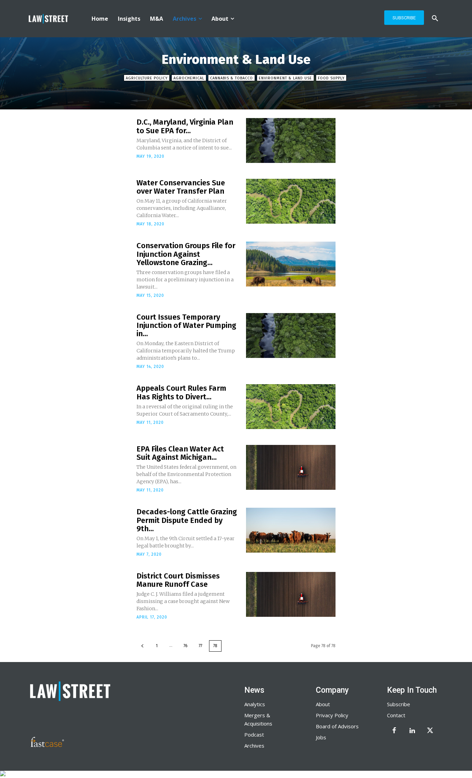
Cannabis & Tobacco (231, 78)
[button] (435, 18)
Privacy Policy (332, 715)
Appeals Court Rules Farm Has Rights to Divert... (181, 392)
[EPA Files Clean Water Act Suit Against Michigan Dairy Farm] (291, 467)
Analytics (254, 704)
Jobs (321, 737)
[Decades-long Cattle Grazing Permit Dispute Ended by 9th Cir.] (291, 530)
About (323, 704)
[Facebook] (394, 731)
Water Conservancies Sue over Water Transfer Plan (180, 187)
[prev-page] (142, 646)
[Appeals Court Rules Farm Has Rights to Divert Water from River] (291, 406)
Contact (396, 715)
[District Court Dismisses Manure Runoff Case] (291, 594)
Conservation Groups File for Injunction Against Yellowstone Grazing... (185, 254)
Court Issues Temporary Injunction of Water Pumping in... (186, 325)
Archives (254, 745)
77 (200, 645)
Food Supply (331, 78)
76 (185, 645)
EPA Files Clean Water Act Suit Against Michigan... (180, 453)
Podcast (254, 734)
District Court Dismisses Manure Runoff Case (178, 580)
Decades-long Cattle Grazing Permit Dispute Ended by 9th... (186, 520)
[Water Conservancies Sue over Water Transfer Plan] (291, 201)
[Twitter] (430, 731)
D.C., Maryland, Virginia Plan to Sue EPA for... (184, 126)
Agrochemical (188, 78)
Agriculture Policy (147, 78)
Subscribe (398, 704)
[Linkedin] (412, 731)
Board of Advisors (337, 726)
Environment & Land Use (285, 78)
